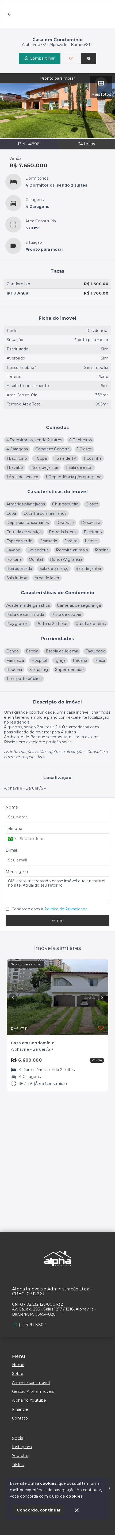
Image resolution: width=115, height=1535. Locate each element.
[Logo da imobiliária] (57, 1258)
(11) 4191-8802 (32, 1324)
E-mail (57, 920)
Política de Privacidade (66, 909)
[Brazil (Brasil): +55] (12, 839)
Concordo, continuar (39, 1510)
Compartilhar (42, 58)
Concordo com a (49, 909)
